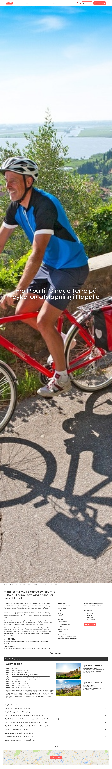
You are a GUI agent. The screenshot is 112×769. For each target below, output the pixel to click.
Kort (29, 584)
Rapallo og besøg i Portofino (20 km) (21, 683)
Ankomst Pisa (15, 668)
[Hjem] (9, 3)
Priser (44, 584)
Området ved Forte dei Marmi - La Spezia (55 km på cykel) (26, 678)
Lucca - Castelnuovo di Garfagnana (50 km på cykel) (25, 674)
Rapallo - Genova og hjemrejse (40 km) (21, 687)
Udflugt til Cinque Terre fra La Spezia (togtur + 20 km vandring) (27, 679)
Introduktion (8, 584)
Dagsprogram (20, 584)
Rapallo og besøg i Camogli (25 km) (20, 685)
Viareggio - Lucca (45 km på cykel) (20, 672)
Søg (80, 3)
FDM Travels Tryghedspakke (12, 648)
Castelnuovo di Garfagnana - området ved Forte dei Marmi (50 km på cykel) (31, 676)
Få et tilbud (53, 584)
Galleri (36, 584)
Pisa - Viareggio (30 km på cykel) (20, 670)
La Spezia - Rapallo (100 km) (19, 681)
